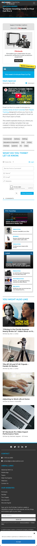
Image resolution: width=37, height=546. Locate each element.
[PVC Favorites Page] (31, 211)
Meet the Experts (6, 478)
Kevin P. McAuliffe (15, 401)
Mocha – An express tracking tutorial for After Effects (21, 281)
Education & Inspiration (11, 142)
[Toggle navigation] (34, 3)
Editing (24, 139)
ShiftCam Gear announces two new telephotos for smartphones (22, 290)
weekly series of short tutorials (14, 110)
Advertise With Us (7, 470)
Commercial (7, 139)
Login (32, 162)
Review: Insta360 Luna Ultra (21, 231)
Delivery (17, 139)
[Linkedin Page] (22, 447)
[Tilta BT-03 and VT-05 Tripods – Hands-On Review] (18, 349)
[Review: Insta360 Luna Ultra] (8, 230)
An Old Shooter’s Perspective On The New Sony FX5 (21, 273)
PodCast (6, 146)
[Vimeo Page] (26, 447)
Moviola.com (5, 500)
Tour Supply (5, 497)
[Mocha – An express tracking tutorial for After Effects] (8, 280)
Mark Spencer (9, 81)
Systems (14, 146)
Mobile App (4, 472)
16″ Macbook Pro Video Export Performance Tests (15, 433)
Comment (30, 83)
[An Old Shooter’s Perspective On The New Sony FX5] (8, 272)
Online (29, 142)
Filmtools (4, 492)
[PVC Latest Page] (31, 253)
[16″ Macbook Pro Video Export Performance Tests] (18, 417)
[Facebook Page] (11, 447)
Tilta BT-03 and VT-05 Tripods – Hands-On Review (15, 365)
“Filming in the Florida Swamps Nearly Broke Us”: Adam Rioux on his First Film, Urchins (18, 331)
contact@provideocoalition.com (13, 461)
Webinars (4, 481)
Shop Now (18, 60)
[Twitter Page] (15, 447)
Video (26, 146)
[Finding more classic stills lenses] (8, 245)
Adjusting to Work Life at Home (16, 399)
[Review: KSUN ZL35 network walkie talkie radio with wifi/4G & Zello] (8, 238)
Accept (18, 542)
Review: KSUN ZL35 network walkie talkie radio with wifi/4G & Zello (21, 240)
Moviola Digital (6, 503)
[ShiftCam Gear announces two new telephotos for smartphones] (8, 288)
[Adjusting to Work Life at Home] (18, 384)
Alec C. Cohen (14, 333)
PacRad (3, 494)
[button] (34, 533)
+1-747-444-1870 (8, 458)
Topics (3, 475)
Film (23, 142)
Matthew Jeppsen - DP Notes (19, 436)
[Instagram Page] (18, 447)
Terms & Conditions (24, 522)
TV (21, 146)
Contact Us (4, 483)
